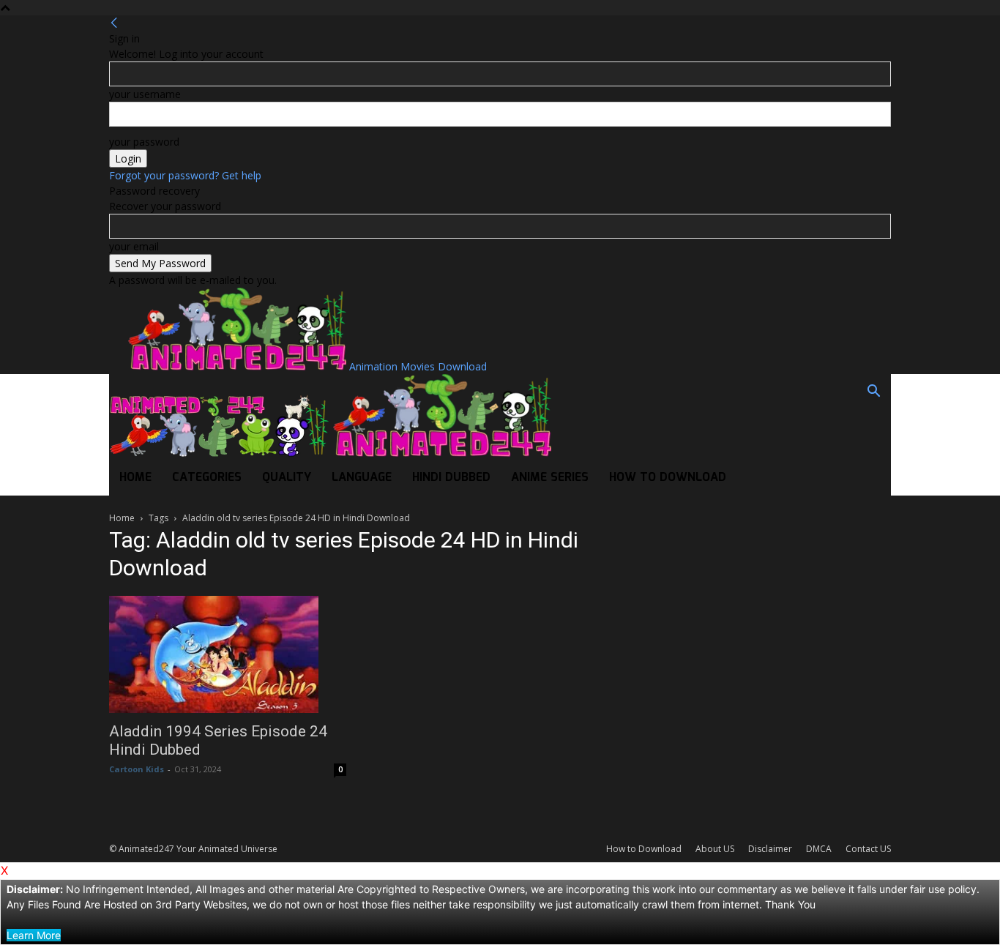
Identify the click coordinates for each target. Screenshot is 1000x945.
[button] (873, 393)
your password (144, 142)
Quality (286, 477)
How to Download (667, 477)
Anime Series (550, 477)
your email (134, 246)
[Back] (114, 23)
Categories (207, 477)
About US (714, 849)
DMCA (819, 849)
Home (135, 477)
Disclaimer (770, 849)
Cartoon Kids (136, 768)
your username (145, 94)
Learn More (34, 935)
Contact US (868, 849)
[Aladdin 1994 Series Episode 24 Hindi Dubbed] (227, 654)
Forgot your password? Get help (185, 175)
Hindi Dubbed (451, 477)
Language (362, 477)
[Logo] (220, 453)
